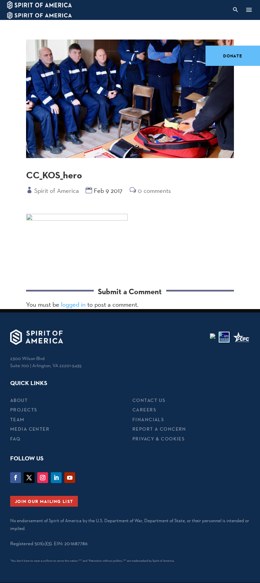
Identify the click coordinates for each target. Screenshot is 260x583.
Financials (148, 419)
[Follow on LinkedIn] (56, 477)
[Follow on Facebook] (15, 477)
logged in (73, 304)
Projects (23, 410)
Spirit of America (56, 190)
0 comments (154, 190)
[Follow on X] (29, 477)
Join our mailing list (44, 501)
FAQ (15, 439)
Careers (144, 410)
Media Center (29, 429)
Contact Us (148, 400)
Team (17, 419)
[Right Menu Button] (249, 9)
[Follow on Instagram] (42, 477)
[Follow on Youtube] (69, 477)
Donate (232, 56)
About (19, 400)
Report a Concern (159, 429)
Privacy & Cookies (158, 439)
